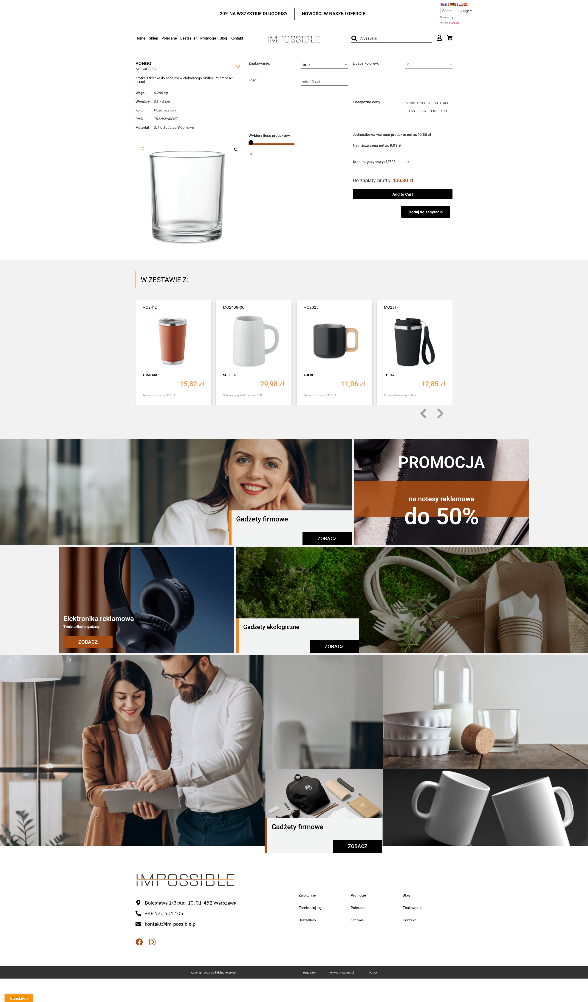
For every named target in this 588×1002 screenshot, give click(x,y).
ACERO (228, 375)
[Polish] (461, 4)
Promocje (208, 38)
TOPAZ (308, 375)
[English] (442, 4)
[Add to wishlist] (238, 66)
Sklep (153, 38)
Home (140, 38)
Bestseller (188, 38)
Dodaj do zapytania (426, 212)
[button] (236, 149)
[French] (447, 4)
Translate (454, 22)
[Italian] (456, 4)
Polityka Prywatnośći (341, 972)
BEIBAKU (391, 375)
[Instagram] (152, 942)
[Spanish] (465, 4)
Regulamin (309, 972)
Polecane (169, 38)
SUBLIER (149, 375)
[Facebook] (139, 942)
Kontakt (236, 38)
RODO (372, 972)
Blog (223, 38)
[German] (451, 4)
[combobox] (391, 38)
